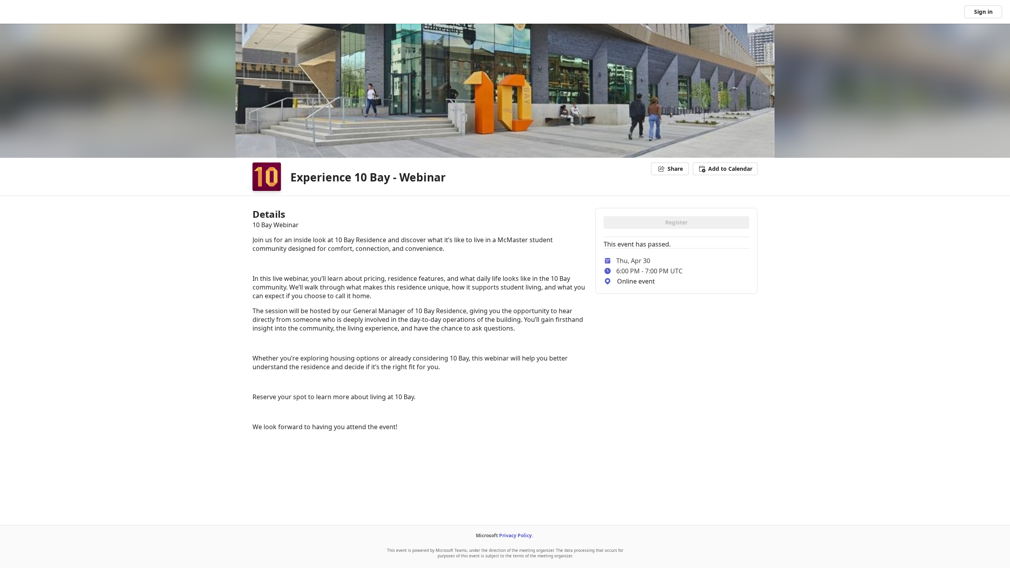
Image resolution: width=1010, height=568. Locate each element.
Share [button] (675, 168)
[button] (725, 169)
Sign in (983, 11)
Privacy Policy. (516, 535)
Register (676, 222)
